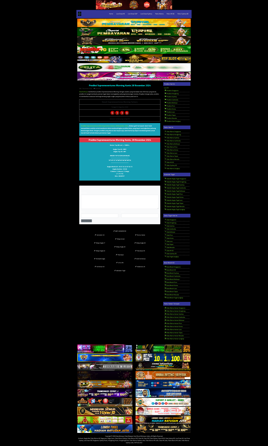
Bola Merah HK (171, 270)
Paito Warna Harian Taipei (174, 332)
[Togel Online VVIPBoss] (134, 23)
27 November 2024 (86, 88)
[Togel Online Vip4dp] (163, 366)
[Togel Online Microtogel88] (104, 348)
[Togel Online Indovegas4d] (163, 429)
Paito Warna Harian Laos (174, 329)
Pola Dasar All (141, 251)
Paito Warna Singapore (173, 131)
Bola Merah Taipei (172, 291)
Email (123, 212)
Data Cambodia (171, 229)
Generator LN (100, 235)
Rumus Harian (141, 235)
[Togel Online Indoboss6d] (163, 348)
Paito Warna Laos (171, 153)
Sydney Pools (103, 440)
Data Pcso (169, 235)
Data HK (140, 438)
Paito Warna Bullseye (173, 144)
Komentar (98, 88)
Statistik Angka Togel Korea (174, 197)
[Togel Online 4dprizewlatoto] (104, 411)
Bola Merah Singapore (173, 267)
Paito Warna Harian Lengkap (175, 339)
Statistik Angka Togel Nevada (175, 206)
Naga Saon (111, 438)
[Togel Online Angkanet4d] (163, 402)
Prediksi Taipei (171, 115)
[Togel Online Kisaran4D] (134, 50)
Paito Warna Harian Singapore (175, 308)
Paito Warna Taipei (172, 156)
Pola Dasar (120, 255)
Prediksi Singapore (172, 90)
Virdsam (80, 438)
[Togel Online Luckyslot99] (163, 357)
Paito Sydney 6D (183, 14)
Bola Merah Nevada (172, 295)
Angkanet (96, 440)
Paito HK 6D (170, 14)
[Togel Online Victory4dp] (104, 357)
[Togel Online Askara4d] (104, 384)
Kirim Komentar (86, 221)
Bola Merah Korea (172, 285)
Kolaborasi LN (141, 267)
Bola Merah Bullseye (173, 279)
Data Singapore (171, 220)
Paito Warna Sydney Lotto (137, 440)
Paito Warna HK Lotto (152, 440)
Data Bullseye (83, 92)
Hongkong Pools (113, 440)
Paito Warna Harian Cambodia (175, 317)
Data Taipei (169, 244)
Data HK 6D (170, 250)
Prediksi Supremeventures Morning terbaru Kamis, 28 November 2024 (104, 126)
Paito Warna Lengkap (173, 168)
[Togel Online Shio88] (163, 420)
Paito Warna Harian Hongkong (175, 311)
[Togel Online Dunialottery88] (163, 375)
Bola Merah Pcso (171, 282)
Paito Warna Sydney (172, 138)
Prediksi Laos (170, 112)
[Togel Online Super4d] (134, 41)
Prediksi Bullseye (171, 103)
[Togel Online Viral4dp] (134, 76)
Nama (83, 212)
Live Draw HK (120, 14)
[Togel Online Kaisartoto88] (104, 420)
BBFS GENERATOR (120, 231)
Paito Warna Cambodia (173, 141)
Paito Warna (159, 14)
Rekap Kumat (120, 239)
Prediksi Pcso (170, 106)
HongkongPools (124, 440)
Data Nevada (170, 247)
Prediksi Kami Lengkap (173, 121)
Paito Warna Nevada (172, 159)
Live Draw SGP (132, 14)
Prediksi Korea (171, 109)
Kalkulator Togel (120, 271)
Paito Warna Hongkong (173, 134)
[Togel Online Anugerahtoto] (163, 384)
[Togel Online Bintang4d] (104, 393)
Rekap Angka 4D (100, 251)
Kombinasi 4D (100, 267)
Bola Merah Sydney (172, 273)
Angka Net (87, 438)
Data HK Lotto (163, 440)
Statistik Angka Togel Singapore (176, 179)
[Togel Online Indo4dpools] (104, 429)
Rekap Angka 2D (120, 247)
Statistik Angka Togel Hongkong (176, 182)
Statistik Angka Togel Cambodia (176, 188)
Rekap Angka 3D (141, 243)
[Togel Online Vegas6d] (104, 375)
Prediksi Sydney (171, 96)
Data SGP (146, 438)
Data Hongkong (171, 223)
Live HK (166, 88)
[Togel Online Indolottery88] (163, 393)
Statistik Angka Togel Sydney (175, 185)
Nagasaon (104, 438)
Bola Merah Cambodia (173, 276)
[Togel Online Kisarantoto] (134, 58)
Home (111, 14)
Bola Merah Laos (171, 288)
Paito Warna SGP (133, 438)
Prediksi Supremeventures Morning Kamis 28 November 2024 (120, 85)
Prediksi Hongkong (172, 93)
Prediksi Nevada (171, 118)
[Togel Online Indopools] (163, 411)
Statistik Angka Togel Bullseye (175, 191)
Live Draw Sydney (146, 14)
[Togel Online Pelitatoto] (134, 67)
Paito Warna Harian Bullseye (175, 320)
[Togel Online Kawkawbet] (104, 366)
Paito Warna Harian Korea (174, 326)
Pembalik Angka (100, 259)
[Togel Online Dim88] (134, 32)
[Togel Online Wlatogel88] (104, 402)
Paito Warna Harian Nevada (175, 335)
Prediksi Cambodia (172, 100)
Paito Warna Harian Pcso (174, 323)
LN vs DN (120, 263)
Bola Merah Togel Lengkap (174, 298)
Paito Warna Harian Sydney (175, 314)
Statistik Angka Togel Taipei (174, 203)
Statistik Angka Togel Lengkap (175, 209)
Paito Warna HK (95, 438)
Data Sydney (170, 226)
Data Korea (169, 238)
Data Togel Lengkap (172, 256)
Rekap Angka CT (100, 243)
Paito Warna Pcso (171, 147)
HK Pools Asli (138, 443)
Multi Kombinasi (141, 259)
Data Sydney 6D (171, 253)
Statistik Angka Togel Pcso (174, 194)
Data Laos (169, 241)
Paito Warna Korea (172, 150)
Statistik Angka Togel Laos (174, 200)
